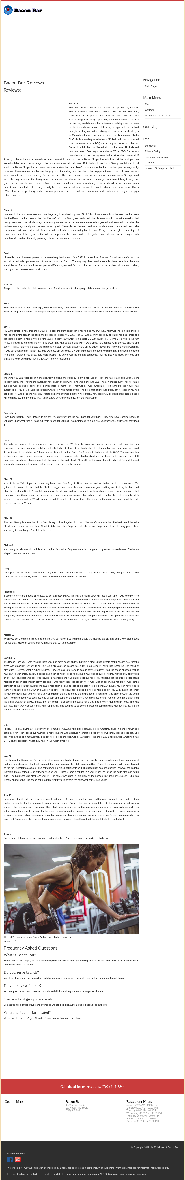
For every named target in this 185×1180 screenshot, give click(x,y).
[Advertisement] (92, 49)
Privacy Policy (152, 151)
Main (147, 104)
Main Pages (151, 86)
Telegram (141, 1174)
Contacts (149, 110)
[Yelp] (18, 1161)
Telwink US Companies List (159, 168)
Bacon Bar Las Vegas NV (158, 115)
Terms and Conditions (156, 157)
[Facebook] (10, 1161)
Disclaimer (150, 145)
